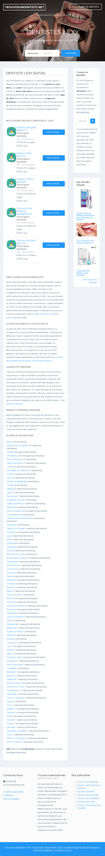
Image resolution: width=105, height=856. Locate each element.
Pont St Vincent (14, 595)
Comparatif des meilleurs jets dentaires (83, 273)
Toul (9, 452)
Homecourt (12, 569)
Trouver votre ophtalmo (88, 798)
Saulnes (10, 701)
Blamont (11, 675)
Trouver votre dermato (88, 795)
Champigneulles (14, 514)
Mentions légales (11, 799)
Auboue (10, 639)
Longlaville (12, 668)
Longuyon (12, 642)
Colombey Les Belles (17, 731)
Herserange (12, 624)
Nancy (10, 442)
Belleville (11, 672)
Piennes (10, 712)
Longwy (10, 485)
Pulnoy (10, 550)
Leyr (9, 646)
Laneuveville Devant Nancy (20, 518)
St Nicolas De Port (15, 500)
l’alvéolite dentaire (14, 404)
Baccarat (11, 609)
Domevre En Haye (16, 687)
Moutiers (11, 720)
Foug (9, 716)
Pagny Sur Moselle (16, 528)
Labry (9, 492)
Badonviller (12, 628)
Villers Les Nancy (15, 463)
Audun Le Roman (15, 631)
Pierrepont (12, 661)
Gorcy (9, 705)
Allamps (10, 635)
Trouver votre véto (86, 802)
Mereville (11, 727)
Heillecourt (12, 525)
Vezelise (10, 580)
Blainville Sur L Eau (16, 554)
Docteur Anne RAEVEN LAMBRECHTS (24, 211)
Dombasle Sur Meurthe (18, 470)
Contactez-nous (63, 850)
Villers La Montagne (16, 738)
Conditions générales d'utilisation (81, 847)
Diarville (10, 650)
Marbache (11, 679)
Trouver (69, 53)
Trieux (9, 734)
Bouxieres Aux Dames (17, 558)
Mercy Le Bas (13, 683)
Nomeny (11, 587)
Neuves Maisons (14, 511)
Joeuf (9, 576)
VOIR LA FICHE (53, 132)
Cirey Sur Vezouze (15, 698)
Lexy (9, 536)
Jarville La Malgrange (17, 481)
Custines (11, 602)
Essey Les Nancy (15, 503)
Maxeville (11, 547)
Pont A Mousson (15, 459)
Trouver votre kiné (85, 791)
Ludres (10, 467)
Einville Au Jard (14, 657)
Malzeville (11, 507)
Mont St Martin (14, 742)
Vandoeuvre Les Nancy (18, 445)
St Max (10, 474)
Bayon (10, 591)
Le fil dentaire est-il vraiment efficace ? (85, 242)
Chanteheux (12, 456)
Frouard (10, 572)
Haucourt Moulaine (16, 606)
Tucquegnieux (13, 690)
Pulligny (10, 709)
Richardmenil (13, 565)
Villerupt (10, 489)
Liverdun (11, 532)
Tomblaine (12, 613)
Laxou (9, 478)
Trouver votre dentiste (87, 782)
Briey (9, 539)
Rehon (10, 620)
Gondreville (12, 543)
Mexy (9, 653)
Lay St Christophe (15, 617)
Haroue (10, 723)
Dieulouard (12, 561)
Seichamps (12, 496)
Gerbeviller (12, 694)
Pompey (11, 583)
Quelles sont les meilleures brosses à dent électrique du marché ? (85, 216)
